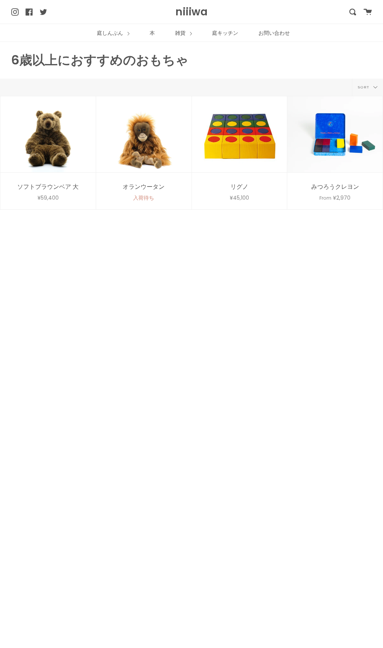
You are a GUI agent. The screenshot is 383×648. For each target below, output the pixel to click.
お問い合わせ (274, 33)
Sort (364, 86)
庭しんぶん (111, 33)
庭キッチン (225, 33)
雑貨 (181, 33)
